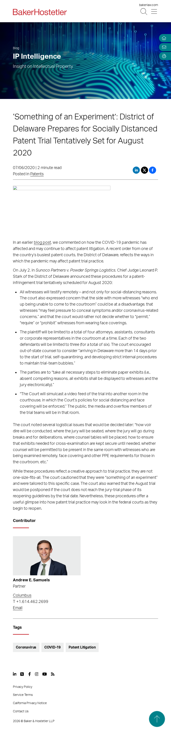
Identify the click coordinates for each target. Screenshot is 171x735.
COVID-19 (52, 647)
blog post (42, 243)
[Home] (163, 38)
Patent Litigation (82, 647)
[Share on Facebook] (152, 170)
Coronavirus (26, 647)
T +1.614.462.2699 (30, 602)
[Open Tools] (163, 56)
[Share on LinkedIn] (136, 170)
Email (17, 608)
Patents (37, 174)
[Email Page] (163, 47)
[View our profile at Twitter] (22, 674)
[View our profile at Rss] (53, 674)
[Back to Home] (40, 12)
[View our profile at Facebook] (29, 674)
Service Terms (23, 695)
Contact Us (20, 711)
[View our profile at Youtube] (44, 674)
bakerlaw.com (148, 5)
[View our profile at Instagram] (37, 674)
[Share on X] (145, 170)
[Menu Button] (154, 11)
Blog (16, 48)
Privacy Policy (22, 687)
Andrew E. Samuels (31, 580)
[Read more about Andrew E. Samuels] (47, 555)
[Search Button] (144, 11)
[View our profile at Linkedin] (14, 674)
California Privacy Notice (30, 703)
